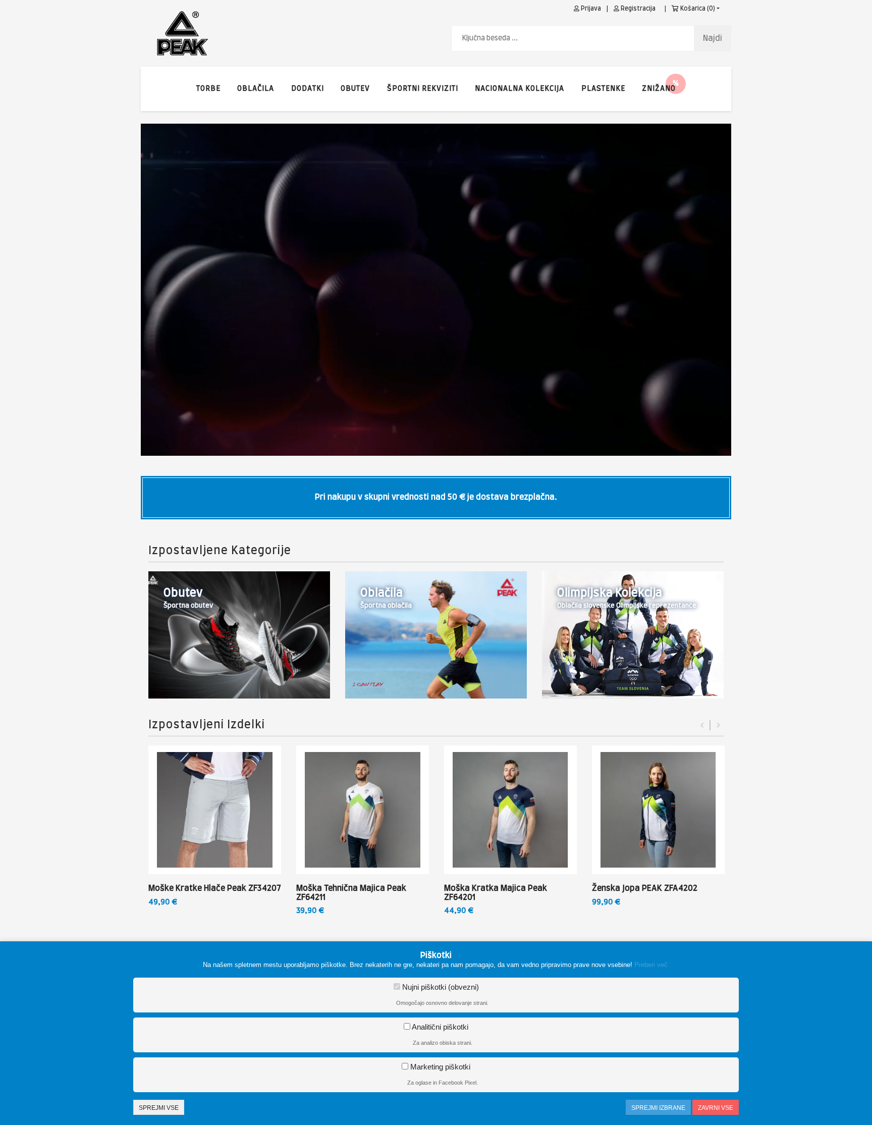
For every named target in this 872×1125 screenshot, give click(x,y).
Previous (702, 725)
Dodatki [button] (307, 88)
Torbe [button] (208, 88)
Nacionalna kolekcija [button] (519, 88)
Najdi (712, 38)
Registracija (637, 9)
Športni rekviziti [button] (422, 88)
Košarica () (697, 9)
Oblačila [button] (255, 88)
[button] (658, 89)
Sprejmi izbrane (658, 1107)
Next (719, 725)
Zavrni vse (715, 1107)
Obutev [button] (355, 88)
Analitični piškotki (439, 1027)
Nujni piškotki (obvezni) (439, 987)
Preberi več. (652, 965)
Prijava (590, 9)
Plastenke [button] (603, 88)
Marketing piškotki (439, 1066)
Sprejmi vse (159, 1107)
